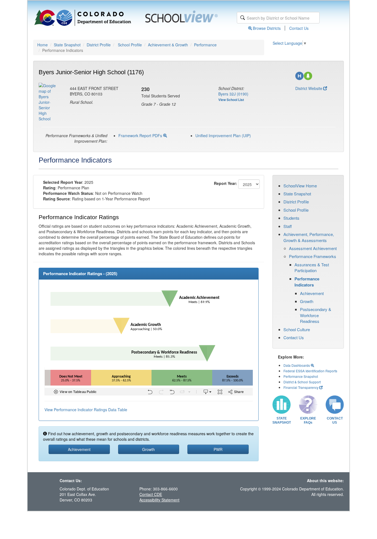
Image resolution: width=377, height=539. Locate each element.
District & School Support (302, 381)
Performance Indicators (306, 282)
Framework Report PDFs (140, 135)
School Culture (296, 329)
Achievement (312, 293)
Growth (306, 301)
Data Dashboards (297, 365)
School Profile (130, 44)
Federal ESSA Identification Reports (310, 370)
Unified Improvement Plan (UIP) (223, 135)
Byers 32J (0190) (233, 94)
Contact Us (299, 28)
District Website (308, 88)
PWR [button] (218, 449)
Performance (205, 44)
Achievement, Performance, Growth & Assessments (308, 237)
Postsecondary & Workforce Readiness (315, 315)
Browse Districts (267, 28)
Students (291, 218)
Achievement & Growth (168, 44)
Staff (287, 226)
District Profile (99, 44)
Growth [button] (148, 449)
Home (42, 44)
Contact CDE (150, 494)
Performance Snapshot (300, 376)
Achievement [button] (79, 449)
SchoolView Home (300, 185)
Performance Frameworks (312, 256)
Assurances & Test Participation (311, 267)
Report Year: (225, 183)
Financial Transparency (300, 387)
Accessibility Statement (159, 500)
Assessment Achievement (313, 248)
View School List (231, 99)
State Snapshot (67, 44)
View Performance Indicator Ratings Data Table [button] (85, 409)
